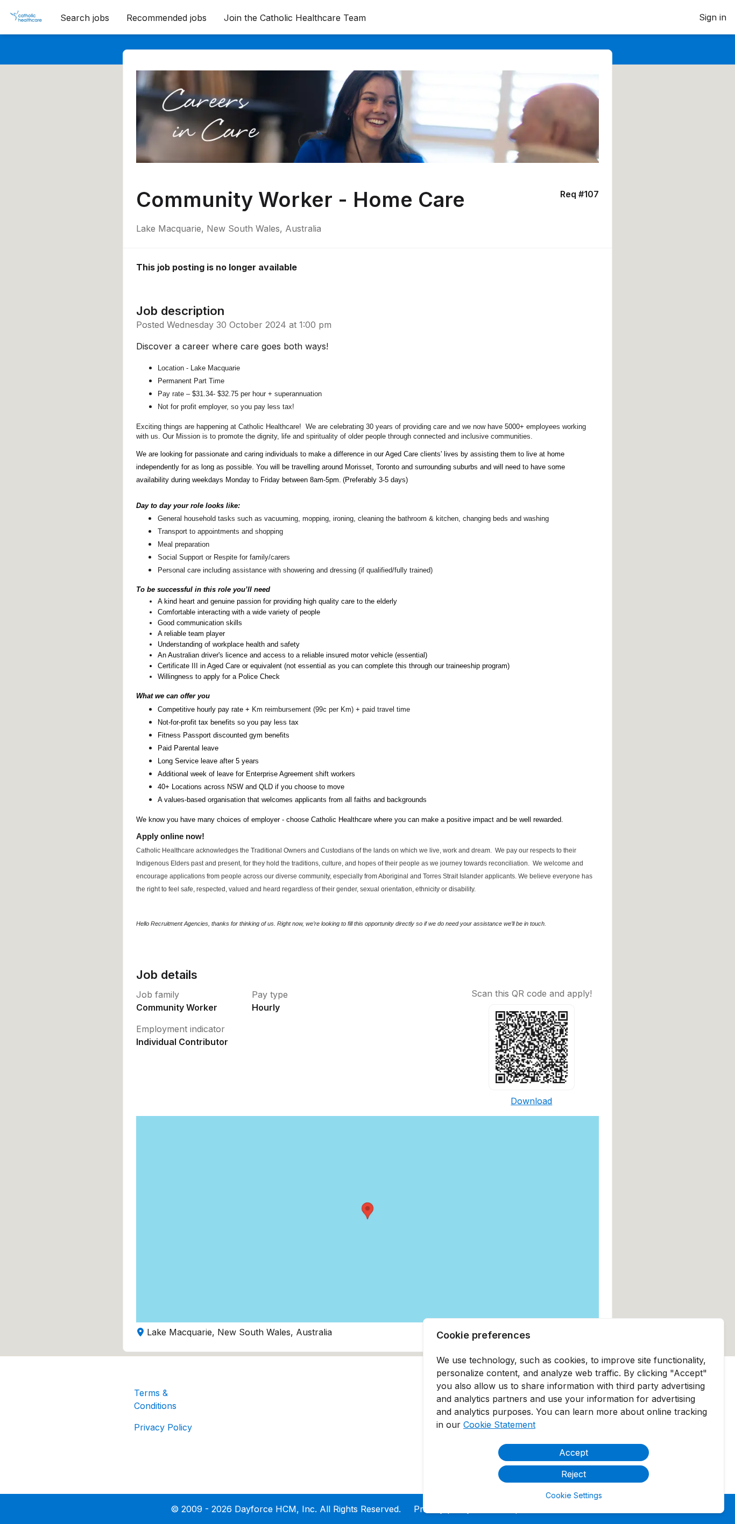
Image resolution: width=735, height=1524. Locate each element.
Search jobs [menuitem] (84, 17)
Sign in (712, 17)
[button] (367, 1219)
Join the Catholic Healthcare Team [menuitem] (295, 17)
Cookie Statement (499, 1424)
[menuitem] (26, 18)
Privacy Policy (163, 1427)
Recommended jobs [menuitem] (166, 17)
